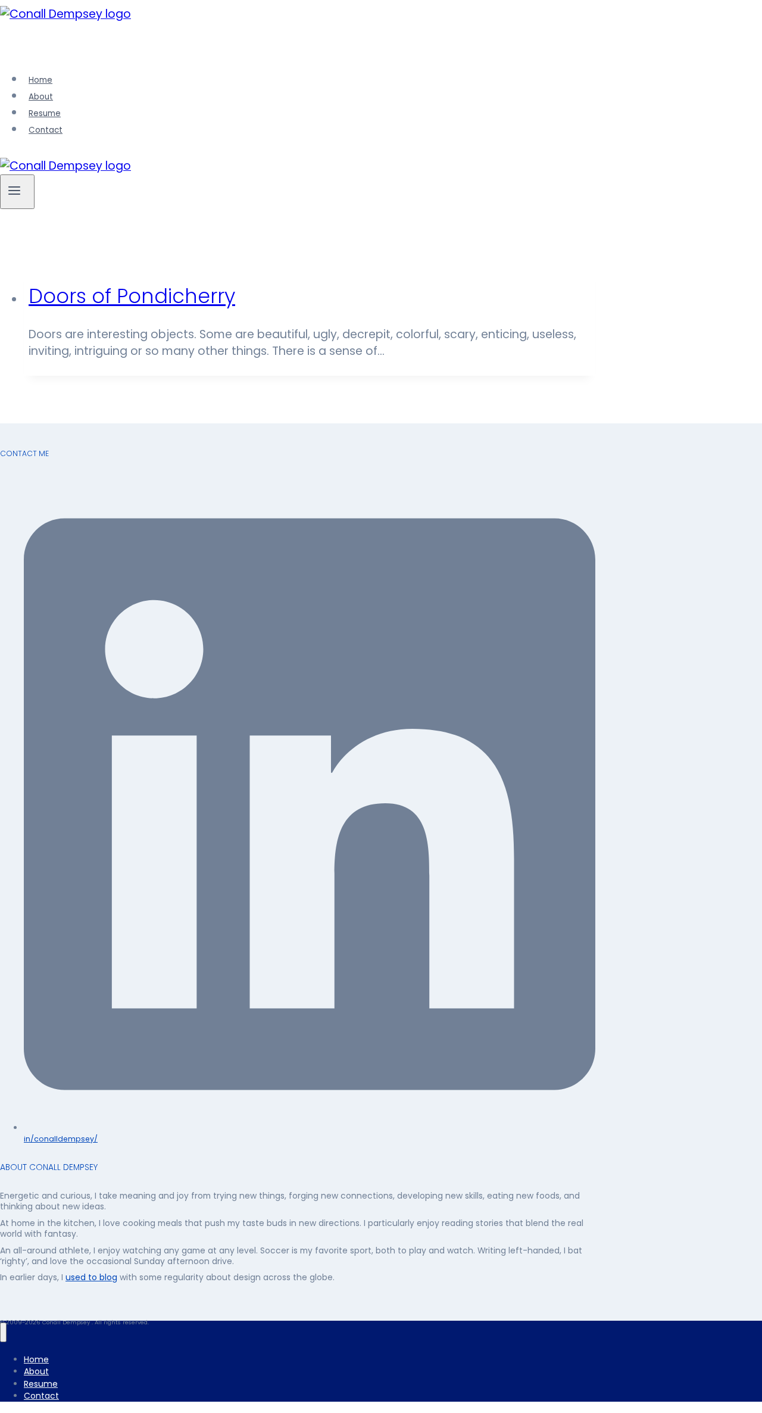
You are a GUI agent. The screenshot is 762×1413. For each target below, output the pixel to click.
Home (40, 80)
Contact (46, 130)
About (41, 96)
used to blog (91, 1277)
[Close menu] (3, 1332)
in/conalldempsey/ (61, 1139)
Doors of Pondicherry (132, 296)
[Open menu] (17, 191)
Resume (45, 113)
